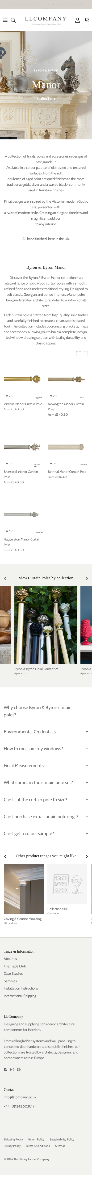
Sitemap (60, 1145)
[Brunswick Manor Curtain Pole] (24, 446)
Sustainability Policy (62, 1139)
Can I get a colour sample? (29, 833)
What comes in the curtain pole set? (38, 782)
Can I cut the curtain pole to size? (35, 799)
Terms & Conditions (38, 1145)
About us (10, 959)
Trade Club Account (66, 5)
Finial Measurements (24, 765)
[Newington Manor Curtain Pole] (68, 379)
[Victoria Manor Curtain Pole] (24, 379)
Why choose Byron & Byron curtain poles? (37, 711)
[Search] (15, 20)
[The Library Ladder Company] (46, 20)
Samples (10, 981)
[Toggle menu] (5, 20)
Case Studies (13, 973)
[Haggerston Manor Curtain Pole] (24, 514)
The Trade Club (15, 966)
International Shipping (20, 996)
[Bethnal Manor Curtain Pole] (68, 446)
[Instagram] (12, 1069)
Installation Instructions (21, 988)
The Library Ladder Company (31, 1159)
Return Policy (36, 1139)
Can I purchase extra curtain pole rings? (41, 816)
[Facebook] (5, 1069)
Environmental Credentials (30, 731)
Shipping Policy (13, 1139)
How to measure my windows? (33, 748)
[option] (46, 85)
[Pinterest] (19, 1069)
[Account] (76, 20)
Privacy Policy (12, 1145)
